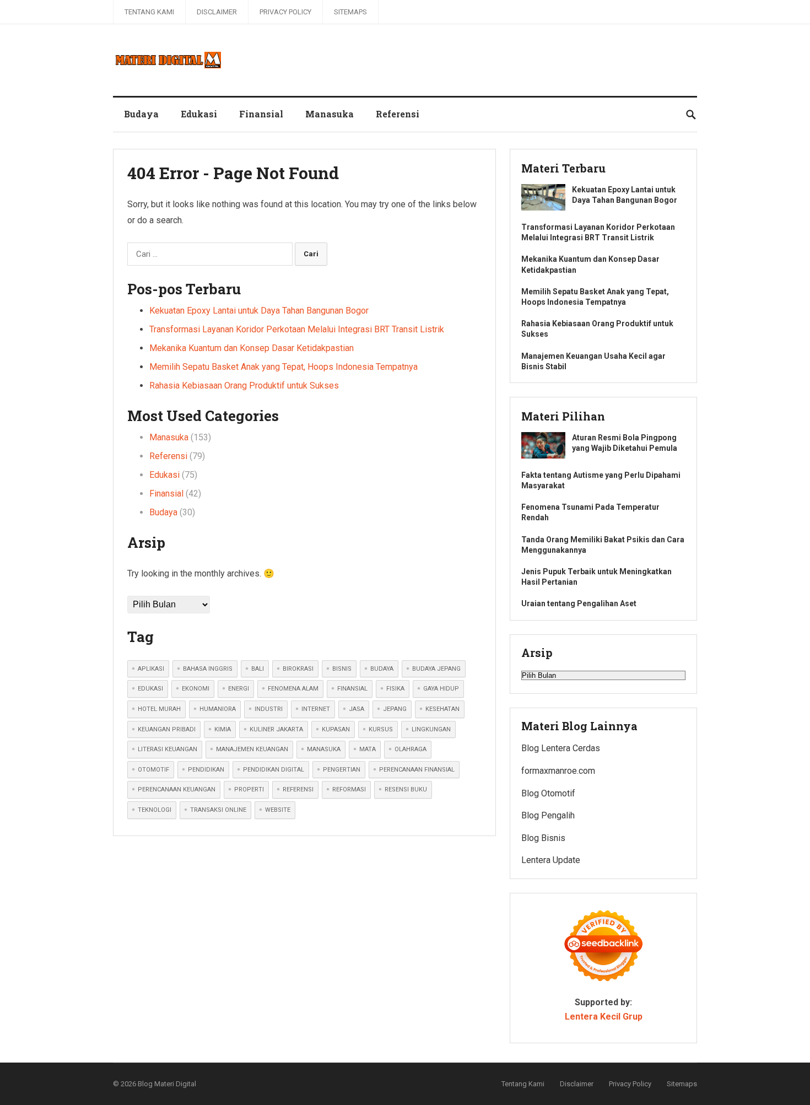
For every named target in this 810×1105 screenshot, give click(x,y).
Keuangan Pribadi (167, 729)
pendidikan (206, 769)
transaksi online (218, 809)
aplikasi (151, 668)
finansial (352, 688)
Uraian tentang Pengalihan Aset (578, 603)
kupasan (336, 729)
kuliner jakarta (276, 729)
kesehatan (442, 709)
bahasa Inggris (208, 668)
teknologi (154, 809)
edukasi (150, 688)
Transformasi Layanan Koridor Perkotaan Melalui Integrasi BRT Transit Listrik (296, 329)
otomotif (153, 769)
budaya (381, 668)
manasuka (324, 749)
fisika (395, 688)
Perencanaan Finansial (417, 769)
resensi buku (406, 789)
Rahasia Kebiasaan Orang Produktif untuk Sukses (244, 385)
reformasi (349, 789)
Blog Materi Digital (167, 1084)
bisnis (342, 668)
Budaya (141, 114)
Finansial (261, 114)
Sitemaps (350, 12)
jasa (356, 709)
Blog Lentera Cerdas (560, 748)
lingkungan (431, 729)
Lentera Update (550, 860)
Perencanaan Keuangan (176, 789)
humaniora (217, 709)
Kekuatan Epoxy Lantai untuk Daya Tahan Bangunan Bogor (259, 310)
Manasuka (329, 114)
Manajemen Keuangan (252, 749)
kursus (381, 729)
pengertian (341, 769)
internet (315, 709)
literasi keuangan (167, 749)
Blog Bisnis (543, 838)
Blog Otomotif (548, 793)
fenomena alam (293, 688)
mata (367, 749)
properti (249, 789)
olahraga (410, 749)
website (277, 809)
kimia (222, 729)
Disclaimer (217, 12)
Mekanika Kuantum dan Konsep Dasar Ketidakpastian (251, 348)
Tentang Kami (149, 12)
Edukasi (199, 114)
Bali (257, 668)
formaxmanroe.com (558, 771)
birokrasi (298, 668)
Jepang (395, 709)
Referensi (397, 114)
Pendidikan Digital (273, 769)
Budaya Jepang (436, 668)
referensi (298, 789)
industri (269, 709)
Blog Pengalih (548, 815)
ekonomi (195, 688)
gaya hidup (441, 688)
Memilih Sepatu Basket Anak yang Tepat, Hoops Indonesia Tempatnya (283, 367)
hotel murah (159, 709)
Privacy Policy (285, 12)
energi (238, 688)
